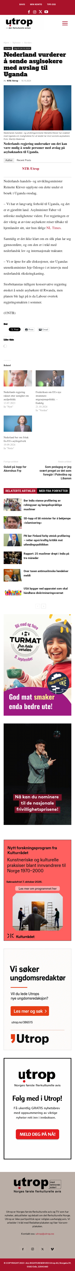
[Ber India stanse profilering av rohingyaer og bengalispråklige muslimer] (13, 504)
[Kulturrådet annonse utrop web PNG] (37, 940)
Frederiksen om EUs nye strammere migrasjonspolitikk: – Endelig (48, 397)
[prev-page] (37, 606)
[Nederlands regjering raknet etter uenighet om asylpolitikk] (18, 378)
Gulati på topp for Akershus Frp (15, 468)
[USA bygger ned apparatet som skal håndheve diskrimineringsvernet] (13, 592)
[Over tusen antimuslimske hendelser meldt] (13, 575)
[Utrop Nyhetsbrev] (37, 1158)
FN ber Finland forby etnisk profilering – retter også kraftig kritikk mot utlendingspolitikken (47, 540)
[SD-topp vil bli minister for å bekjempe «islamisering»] (13, 522)
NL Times (53, 227)
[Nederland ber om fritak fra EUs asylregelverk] (18, 424)
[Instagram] (32, 1249)
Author (8, 160)
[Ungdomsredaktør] (37, 1049)
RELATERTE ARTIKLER (20, 491)
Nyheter (17, 42)
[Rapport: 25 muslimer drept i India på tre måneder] (13, 558)
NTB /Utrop (12, 80)
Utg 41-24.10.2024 (22, 48)
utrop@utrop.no (45, 1233)
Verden (27, 42)
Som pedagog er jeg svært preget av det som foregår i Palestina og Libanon (55, 472)
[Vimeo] (52, 1249)
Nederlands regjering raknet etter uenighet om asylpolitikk (16, 395)
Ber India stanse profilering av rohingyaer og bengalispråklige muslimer (43, 505)
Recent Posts (24, 160)
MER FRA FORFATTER (53, 491)
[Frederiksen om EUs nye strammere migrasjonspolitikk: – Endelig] (50, 378)
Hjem (6, 42)
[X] (42, 1249)
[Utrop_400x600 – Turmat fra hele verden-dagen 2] (37, 714)
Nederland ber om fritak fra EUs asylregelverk (16, 439)
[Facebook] (22, 1249)
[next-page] (43, 606)
